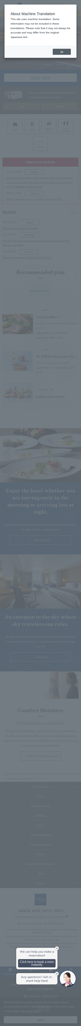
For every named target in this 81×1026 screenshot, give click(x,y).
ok (61, 51)
